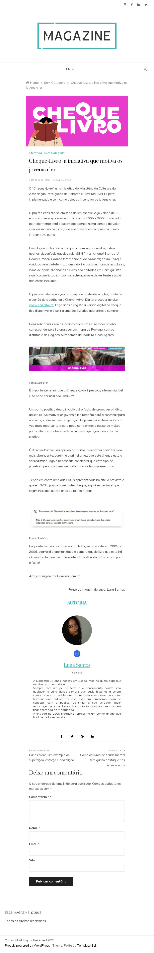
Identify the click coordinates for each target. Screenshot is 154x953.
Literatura (35, 153)
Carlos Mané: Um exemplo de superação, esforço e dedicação (51, 757)
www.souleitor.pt (41, 305)
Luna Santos (63, 179)
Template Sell (86, 945)
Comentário (39, 797)
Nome (34, 828)
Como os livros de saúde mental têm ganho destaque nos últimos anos (102, 760)
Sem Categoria (54, 153)
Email (34, 844)
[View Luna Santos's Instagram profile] (77, 653)
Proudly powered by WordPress (28, 945)
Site (32, 860)
